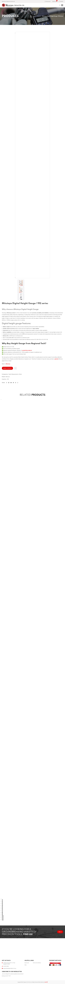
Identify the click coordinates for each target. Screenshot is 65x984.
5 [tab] (2, 907)
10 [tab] (2, 916)
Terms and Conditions (37, 962)
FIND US (60, 931)
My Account (27, 962)
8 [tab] (2, 912)
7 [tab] (2, 910)
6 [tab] (2, 908)
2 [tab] (2, 901)
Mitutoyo (8, 363)
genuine (56, 359)
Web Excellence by (42, 982)
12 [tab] (2, 919)
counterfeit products (27, 350)
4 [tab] (2, 905)
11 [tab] (2, 917)
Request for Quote (7, 368)
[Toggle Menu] (62, 5)
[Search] (59, 5)
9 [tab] (2, 914)
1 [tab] (2, 900)
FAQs (25, 964)
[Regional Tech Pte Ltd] (13, 5)
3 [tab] (2, 903)
